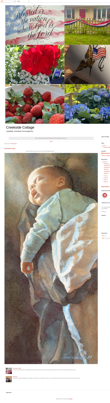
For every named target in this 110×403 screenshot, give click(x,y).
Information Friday (9, 148)
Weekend (15, 376)
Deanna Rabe (106, 153)
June (105, 177)
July (105, 175)
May (105, 179)
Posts (104, 235)
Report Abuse (105, 186)
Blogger (71, 398)
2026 (104, 161)
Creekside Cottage (20, 127)
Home (51, 141)
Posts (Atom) (14, 143)
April (105, 181)
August (106, 163)
